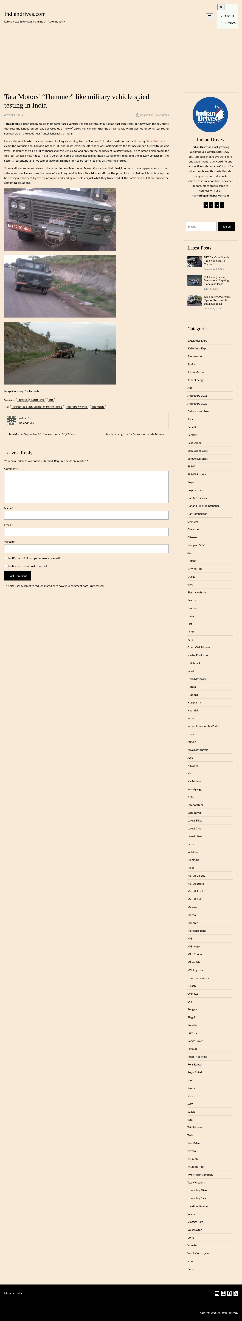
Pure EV (192, 1032)
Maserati (192, 907)
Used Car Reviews (198, 1206)
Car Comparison (197, 513)
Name (8, 508)
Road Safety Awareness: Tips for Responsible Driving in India (217, 300)
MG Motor (194, 946)
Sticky (191, 1096)
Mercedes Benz (196, 930)
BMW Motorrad (197, 474)
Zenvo (191, 1269)
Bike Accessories (197, 458)
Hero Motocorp (197, 678)
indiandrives (26, 422)
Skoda (191, 1088)
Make (190, 867)
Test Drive (193, 1143)
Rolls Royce (194, 1064)
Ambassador (195, 356)
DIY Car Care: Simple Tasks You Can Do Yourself (216, 261)
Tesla (190, 1135)
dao (189, 553)
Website (9, 541)
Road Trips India (197, 1056)
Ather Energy (195, 380)
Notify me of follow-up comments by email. (34, 558)
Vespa (191, 1214)
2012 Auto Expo (197, 340)
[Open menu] (209, 16)
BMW (191, 466)
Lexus (191, 844)
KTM (190, 796)
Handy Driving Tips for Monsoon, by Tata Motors (134, 434)
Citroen (192, 537)
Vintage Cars (195, 1221)
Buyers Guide (195, 490)
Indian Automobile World (203, 726)
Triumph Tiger (195, 1166)
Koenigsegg (194, 789)
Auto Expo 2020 (197, 403)
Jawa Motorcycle (197, 749)
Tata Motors (98, 406)
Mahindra (193, 859)
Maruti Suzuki (195, 891)
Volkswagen (194, 1229)
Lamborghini (195, 804)
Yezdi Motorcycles (198, 1253)
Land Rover (194, 812)
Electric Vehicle (196, 592)
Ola (189, 1001)
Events (191, 600)
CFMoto (192, 521)
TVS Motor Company (200, 1174)
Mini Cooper (195, 954)
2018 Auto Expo (197, 348)
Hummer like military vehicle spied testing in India (37, 406)
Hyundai (192, 710)
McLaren (192, 922)
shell (190, 1080)
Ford (190, 639)
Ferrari (191, 616)
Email (8, 524)
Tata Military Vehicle (77, 406)
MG (189, 938)
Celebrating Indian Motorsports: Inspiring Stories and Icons (216, 280)
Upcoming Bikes (197, 1190)
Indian (191, 718)
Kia (189, 773)
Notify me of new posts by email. (27, 566)
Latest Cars (194, 828)
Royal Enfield (195, 1072)
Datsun (191, 560)
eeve (190, 584)
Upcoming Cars (196, 1198)
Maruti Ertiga (195, 883)
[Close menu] (220, 7)
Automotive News (198, 411)
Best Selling (194, 442)
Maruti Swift (195, 899)
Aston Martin (195, 372)
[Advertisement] (121, 60)
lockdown (193, 852)
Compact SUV (196, 545)
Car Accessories (197, 498)
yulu (190, 1261)
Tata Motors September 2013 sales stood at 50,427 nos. (42, 434)
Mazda (191, 914)
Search (227, 226)
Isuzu (190, 734)
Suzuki (191, 1111)
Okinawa (192, 993)
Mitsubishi (194, 962)
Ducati (191, 576)
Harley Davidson (197, 655)
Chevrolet (193, 529)
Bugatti (191, 482)
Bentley (192, 434)
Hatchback (194, 663)
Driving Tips (194, 568)
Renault (192, 1048)
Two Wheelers (196, 1182)
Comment (11, 468)
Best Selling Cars (197, 450)
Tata (51, 399)
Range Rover (195, 1040)
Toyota (191, 1150)
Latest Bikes (194, 820)
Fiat (189, 623)
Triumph (192, 1158)
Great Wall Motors (198, 647)
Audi (190, 387)
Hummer (192, 694)
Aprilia (191, 364)
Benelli (191, 427)
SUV (190, 1103)
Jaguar (191, 741)
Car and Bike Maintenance (203, 505)
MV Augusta (195, 970)
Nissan (191, 985)
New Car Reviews (198, 978)
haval (190, 671)
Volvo (191, 1237)
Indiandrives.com (25, 13)
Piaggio (191, 1017)
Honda (191, 686)
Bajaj (190, 419)
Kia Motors (194, 781)
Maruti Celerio (196, 875)
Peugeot (192, 1009)
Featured (22, 399)
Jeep (190, 757)
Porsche (192, 1025)
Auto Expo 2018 (197, 395)
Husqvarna (194, 702)
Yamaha (192, 1245)
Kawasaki (193, 765)
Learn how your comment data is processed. (77, 585)
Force (190, 631)
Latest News (37, 399)
